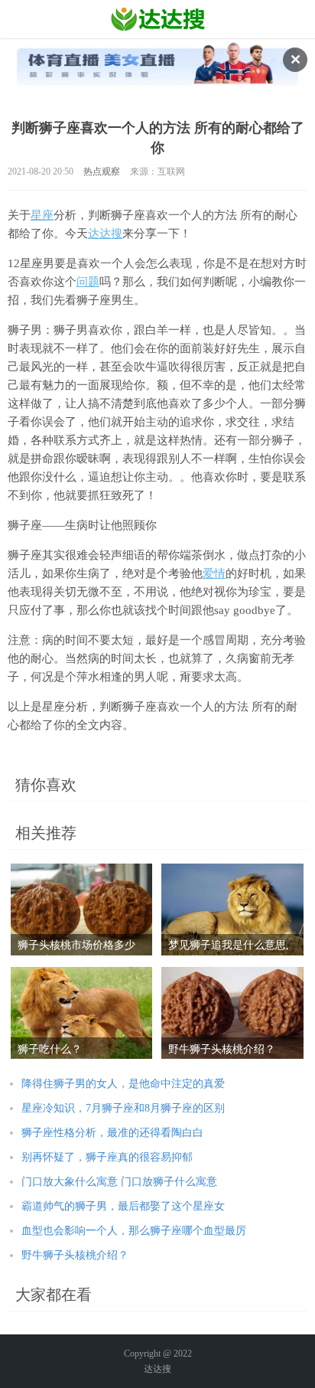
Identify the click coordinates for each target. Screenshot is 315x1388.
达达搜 (105, 233)
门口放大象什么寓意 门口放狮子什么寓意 (119, 1181)
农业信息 (158, 19)
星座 (42, 215)
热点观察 (101, 171)
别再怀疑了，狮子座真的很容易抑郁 (107, 1157)
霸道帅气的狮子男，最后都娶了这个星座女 (123, 1206)
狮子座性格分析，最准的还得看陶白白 (112, 1132)
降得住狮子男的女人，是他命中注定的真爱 (123, 1083)
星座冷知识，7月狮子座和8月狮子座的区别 (123, 1108)
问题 (87, 282)
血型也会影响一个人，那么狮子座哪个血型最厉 (133, 1230)
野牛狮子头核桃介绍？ (74, 1255)
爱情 (214, 573)
